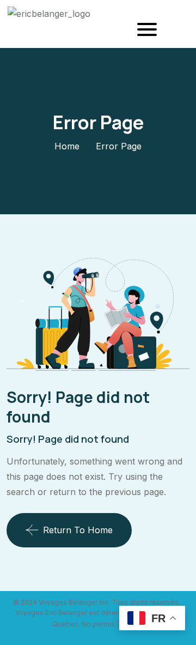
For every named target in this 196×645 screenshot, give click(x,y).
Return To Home (78, 530)
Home (66, 146)
